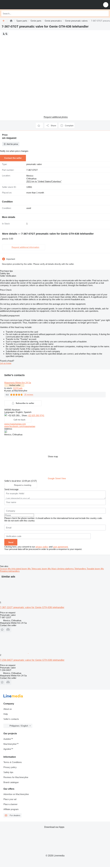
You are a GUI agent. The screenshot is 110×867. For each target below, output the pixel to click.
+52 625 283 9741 (36, 415)
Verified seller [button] (14, 385)
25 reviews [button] (28, 395)
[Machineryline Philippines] (20, 4)
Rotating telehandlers (10, 571)
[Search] (106, 13)
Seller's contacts (11, 719)
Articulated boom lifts (21, 568)
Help (5, 714)
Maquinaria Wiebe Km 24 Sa (17, 382)
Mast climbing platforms (62, 568)
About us (7, 709)
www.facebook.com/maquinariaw (19, 426)
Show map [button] (53, 456)
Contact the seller (13, 158)
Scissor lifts (5, 568)
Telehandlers (80, 568)
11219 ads (17, 388)
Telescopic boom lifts (41, 568)
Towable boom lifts (95, 568)
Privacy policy (10, 767)
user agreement (60, 546)
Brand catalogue (11, 782)
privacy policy (42, 546)
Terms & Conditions (12, 762)
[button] (105, 4)
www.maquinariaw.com (15, 424)
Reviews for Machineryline (15, 777)
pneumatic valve (34, 164)
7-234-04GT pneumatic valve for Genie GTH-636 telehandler (32, 660)
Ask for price (12, 144)
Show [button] (25, 415)
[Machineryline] (11, 21)
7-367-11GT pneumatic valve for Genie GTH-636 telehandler (32, 607)
